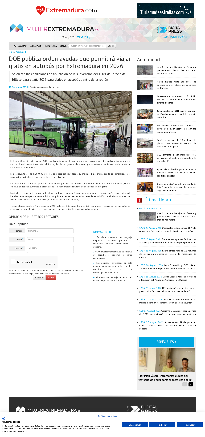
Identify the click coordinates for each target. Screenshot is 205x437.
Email (20, 239)
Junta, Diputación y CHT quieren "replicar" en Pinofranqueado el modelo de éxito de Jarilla (176, 114)
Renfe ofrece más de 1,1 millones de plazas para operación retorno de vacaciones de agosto (176, 143)
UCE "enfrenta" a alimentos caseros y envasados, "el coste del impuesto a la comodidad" (176, 158)
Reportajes (51, 45)
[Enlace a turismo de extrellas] (165, 10)
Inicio (11, 51)
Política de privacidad (107, 416)
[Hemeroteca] (88, 37)
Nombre (19, 230)
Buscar (111, 45)
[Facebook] (78, 37)
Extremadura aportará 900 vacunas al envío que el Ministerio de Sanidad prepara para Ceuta (176, 128)
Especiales (35, 45)
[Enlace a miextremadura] (67, 10)
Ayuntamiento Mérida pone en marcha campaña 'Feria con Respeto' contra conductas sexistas (176, 172)
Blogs (63, 45)
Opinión (19, 248)
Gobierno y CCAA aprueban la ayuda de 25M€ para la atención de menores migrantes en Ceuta (176, 187)
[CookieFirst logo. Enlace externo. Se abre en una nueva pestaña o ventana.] (3, 418)
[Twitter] (81, 37)
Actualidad (20, 45)
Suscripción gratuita (175, 36)
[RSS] (85, 37)
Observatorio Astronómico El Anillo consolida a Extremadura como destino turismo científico (176, 99)
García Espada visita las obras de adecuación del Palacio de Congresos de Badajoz (176, 85)
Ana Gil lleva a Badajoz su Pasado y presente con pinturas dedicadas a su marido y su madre (176, 70)
